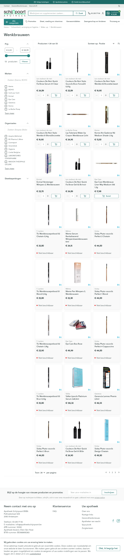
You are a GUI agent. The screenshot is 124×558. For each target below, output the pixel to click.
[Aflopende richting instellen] (118, 43)
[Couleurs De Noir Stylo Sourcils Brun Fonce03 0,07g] (77, 62)
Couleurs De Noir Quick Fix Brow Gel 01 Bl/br (76, 450)
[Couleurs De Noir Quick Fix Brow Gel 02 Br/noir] (77, 163)
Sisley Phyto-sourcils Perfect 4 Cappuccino (104, 345)
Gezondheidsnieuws (19, 6)
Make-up (44, 27)
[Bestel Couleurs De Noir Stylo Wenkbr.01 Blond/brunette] (56, 144)
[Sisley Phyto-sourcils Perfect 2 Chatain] (106, 215)
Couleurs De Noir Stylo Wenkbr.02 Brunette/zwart (106, 82)
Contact (7, 6)
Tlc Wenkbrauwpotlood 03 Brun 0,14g (48, 397)
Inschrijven (109, 492)
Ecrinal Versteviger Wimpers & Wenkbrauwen (48, 183)
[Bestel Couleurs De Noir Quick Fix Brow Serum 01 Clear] (56, 95)
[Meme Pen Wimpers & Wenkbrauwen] (77, 272)
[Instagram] (118, 521)
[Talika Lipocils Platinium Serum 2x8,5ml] (77, 377)
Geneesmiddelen (73, 21)
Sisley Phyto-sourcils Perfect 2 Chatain (104, 235)
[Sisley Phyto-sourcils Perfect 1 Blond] (106, 272)
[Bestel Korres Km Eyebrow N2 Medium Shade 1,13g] (114, 144)
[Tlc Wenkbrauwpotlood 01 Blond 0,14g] (48, 272)
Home (6, 27)
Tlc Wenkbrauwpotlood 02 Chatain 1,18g (48, 345)
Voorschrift (33, 6)
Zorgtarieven (87, 528)
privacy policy (100, 497)
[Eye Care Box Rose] (77, 325)
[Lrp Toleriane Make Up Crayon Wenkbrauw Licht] (77, 114)
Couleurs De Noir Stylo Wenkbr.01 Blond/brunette (48, 134)
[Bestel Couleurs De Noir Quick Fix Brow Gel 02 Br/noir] (85, 196)
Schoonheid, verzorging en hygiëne (24, 27)
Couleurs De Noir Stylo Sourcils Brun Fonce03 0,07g (76, 84)
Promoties (32, 21)
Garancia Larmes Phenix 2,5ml (105, 397)
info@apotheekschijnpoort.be (29, 524)
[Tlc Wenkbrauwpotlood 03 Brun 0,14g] (48, 377)
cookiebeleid (35, 553)
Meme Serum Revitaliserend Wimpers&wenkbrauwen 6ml (77, 237)
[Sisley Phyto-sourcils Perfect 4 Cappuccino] (106, 325)
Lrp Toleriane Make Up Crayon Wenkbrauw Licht (77, 134)
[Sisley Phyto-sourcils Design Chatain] (106, 430)
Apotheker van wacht (91, 521)
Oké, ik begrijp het (108, 548)
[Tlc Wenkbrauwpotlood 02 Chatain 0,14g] (48, 215)
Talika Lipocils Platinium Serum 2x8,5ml (76, 397)
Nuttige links (87, 514)
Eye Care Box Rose (74, 343)
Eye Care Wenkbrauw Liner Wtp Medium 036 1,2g (105, 184)
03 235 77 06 (17, 521)
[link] (106, 472)
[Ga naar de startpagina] (15, 13)
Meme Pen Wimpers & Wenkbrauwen (75, 292)
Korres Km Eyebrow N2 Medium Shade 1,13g (105, 134)
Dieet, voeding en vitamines (51, 21)
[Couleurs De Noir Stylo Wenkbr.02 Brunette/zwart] (106, 62)
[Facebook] (113, 521)
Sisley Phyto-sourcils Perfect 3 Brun (46, 450)
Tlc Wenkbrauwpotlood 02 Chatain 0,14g (48, 235)
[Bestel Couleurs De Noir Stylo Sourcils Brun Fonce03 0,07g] (85, 95)
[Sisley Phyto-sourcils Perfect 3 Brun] (48, 430)
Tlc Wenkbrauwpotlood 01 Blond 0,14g (48, 292)
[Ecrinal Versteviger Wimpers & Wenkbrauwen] (48, 163)
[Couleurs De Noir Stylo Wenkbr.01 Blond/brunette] (48, 114)
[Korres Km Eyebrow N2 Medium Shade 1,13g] (106, 114)
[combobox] (50, 13)
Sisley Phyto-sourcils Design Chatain (104, 450)
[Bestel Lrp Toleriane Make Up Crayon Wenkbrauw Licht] (85, 144)
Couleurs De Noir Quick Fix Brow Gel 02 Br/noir (76, 183)
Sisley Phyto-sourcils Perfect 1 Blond (104, 292)
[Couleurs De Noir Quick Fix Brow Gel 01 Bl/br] (77, 430)
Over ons (86, 511)
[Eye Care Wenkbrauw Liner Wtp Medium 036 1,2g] (106, 163)
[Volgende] (118, 472)
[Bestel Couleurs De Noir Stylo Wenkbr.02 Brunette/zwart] (114, 95)
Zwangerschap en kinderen (95, 21)
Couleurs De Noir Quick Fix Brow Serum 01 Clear (47, 82)
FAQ (55, 511)
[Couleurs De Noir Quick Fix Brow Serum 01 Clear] (48, 62)
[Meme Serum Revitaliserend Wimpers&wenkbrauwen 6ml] (77, 215)
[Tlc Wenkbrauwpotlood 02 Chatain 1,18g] (48, 325)
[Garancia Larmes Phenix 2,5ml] (106, 377)
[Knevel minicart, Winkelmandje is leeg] (108, 13)
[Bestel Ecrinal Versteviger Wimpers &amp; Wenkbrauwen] (56, 196)
